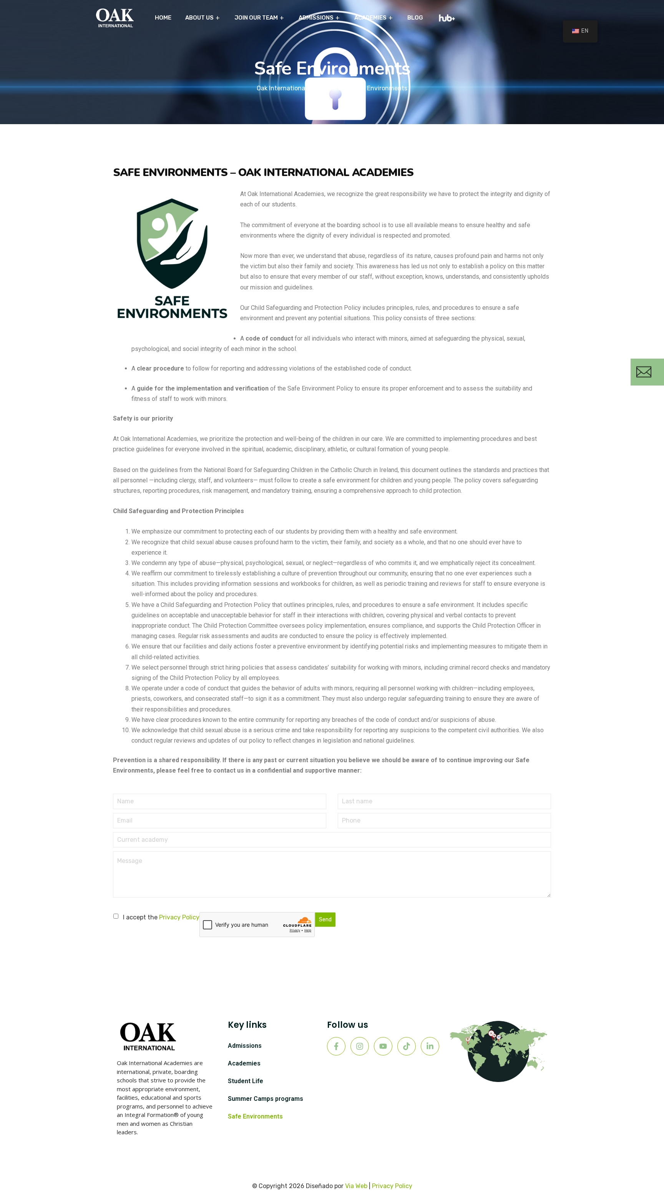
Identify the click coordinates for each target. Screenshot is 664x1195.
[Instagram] (359, 1046)
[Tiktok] (406, 1046)
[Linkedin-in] (430, 1046)
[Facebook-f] (336, 1046)
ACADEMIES (370, 17)
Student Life (245, 1081)
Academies (244, 1063)
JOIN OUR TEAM (256, 17)
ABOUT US (199, 17)
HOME (163, 17)
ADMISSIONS (316, 17)
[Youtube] (383, 1046)
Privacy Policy (179, 917)
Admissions (245, 1045)
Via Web (356, 1186)
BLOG (415, 17)
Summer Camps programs (265, 1098)
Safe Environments (255, 1116)
